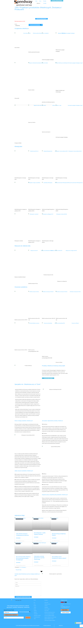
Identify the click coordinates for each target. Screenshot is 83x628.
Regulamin (61, 625)
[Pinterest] (62, 602)
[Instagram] (65, 602)
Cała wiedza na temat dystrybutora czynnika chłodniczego (39, 558)
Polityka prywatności (47, 625)
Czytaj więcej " (36, 537)
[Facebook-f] (64, 602)
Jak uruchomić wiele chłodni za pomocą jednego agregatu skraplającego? (23, 558)
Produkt (44, 1)
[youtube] (61, 602)
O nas (40, 1)
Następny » (24, 567)
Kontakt (44, 3)
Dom (36, 1)
